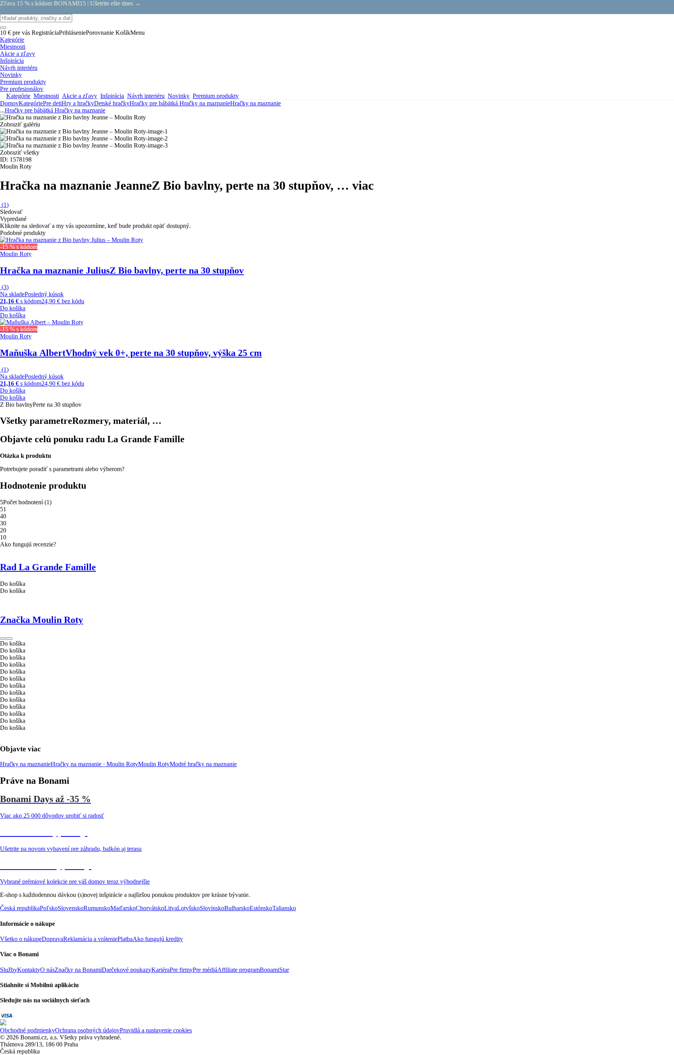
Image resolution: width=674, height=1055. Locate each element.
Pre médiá (205, 969)
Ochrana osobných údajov (87, 1030)
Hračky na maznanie (255, 103)
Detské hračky (111, 103)
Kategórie (31, 103)
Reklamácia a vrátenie (90, 939)
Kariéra (160, 969)
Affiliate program (238, 969)
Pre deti (52, 103)
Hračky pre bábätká (154, 103)
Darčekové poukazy (126, 969)
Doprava (52, 939)
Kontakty (28, 969)
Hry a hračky (78, 103)
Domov (9, 103)
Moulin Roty (154, 764)
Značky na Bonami (78, 969)
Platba (125, 939)
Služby (8, 969)
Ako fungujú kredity (158, 939)
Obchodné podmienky (27, 1030)
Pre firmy (181, 969)
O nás (47, 969)
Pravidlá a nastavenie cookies (156, 1030)
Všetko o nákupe (21, 939)
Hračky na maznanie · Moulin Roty (94, 764)
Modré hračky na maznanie (203, 764)
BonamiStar (274, 969)
